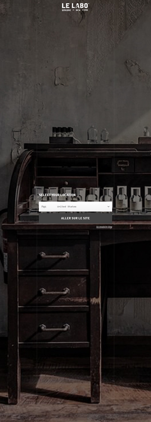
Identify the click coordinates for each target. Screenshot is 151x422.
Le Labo (75, 7)
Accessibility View (104, 226)
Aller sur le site (75, 218)
